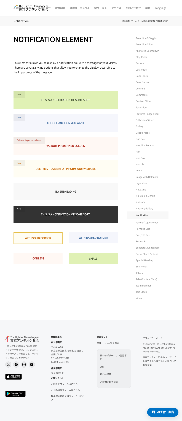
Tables (139, 273)
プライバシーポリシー (154, 338)
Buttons (140, 63)
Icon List (140, 164)
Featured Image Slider (147, 113)
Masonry (140, 202)
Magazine (141, 189)
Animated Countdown (147, 50)
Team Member (143, 285)
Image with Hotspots (147, 177)
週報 (102, 366)
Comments (142, 94)
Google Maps (143, 132)
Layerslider (142, 183)
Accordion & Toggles (146, 38)
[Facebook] (16, 364)
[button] (162, 412)
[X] (8, 364)
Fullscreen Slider (145, 120)
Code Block (142, 76)
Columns (140, 88)
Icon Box (140, 158)
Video (139, 298)
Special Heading (144, 260)
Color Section (143, 82)
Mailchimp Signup (145, 195)
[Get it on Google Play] (15, 394)
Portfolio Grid (143, 228)
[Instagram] (24, 364)
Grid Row (141, 139)
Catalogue (141, 69)
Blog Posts (141, 57)
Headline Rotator (145, 145)
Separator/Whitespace (147, 247)
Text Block (141, 291)
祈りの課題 (105, 374)
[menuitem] (25, 8)
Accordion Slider (144, 44)
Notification (21, 21)
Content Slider (143, 101)
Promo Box (142, 241)
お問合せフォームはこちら (64, 384)
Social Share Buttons (147, 254)
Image (139, 170)
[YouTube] (32, 364)
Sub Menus (142, 266)
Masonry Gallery (144, 208)
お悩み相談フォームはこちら (65, 390)
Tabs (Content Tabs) (146, 279)
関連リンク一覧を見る (108, 343)
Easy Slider (142, 107)
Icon (138, 151)
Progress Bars (143, 235)
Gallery (139, 126)
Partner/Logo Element (147, 222)
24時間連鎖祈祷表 (109, 381)
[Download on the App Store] (13, 377)
